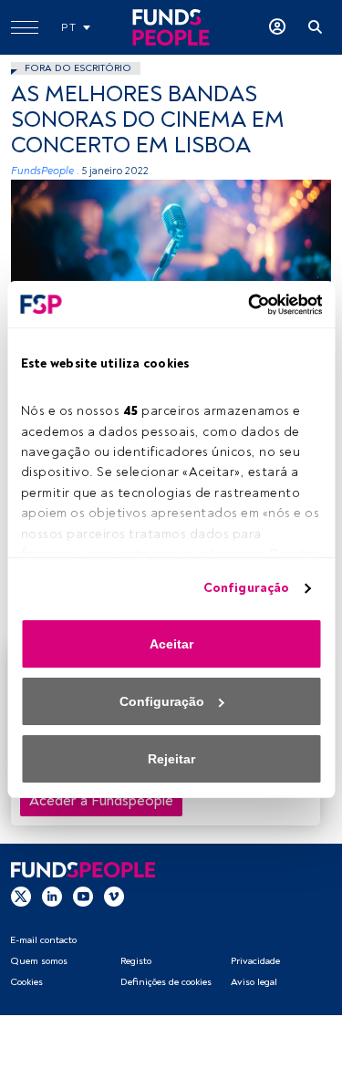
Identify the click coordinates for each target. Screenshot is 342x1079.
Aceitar (171, 644)
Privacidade (255, 961)
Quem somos (38, 961)
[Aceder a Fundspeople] (277, 27)
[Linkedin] (52, 895)
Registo (135, 961)
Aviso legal (254, 982)
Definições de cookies (166, 982)
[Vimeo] (114, 895)
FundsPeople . (45, 171)
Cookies (26, 982)
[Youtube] (83, 895)
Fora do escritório (78, 68)
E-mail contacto (43, 940)
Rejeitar (171, 759)
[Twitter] (21, 895)
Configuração (246, 588)
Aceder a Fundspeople (101, 801)
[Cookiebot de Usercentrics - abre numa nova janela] (244, 305)
